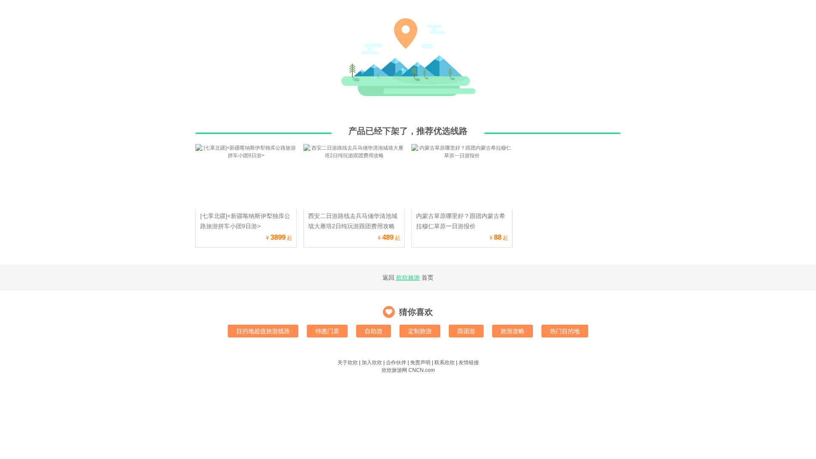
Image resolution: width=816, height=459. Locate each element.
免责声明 (420, 363)
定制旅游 (420, 331)
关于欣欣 (347, 363)
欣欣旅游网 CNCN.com (408, 370)
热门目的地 (565, 331)
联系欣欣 (444, 363)
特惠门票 (327, 331)
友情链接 (469, 363)
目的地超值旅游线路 (263, 331)
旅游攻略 (512, 331)
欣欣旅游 (408, 277)
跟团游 (466, 331)
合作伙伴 (396, 363)
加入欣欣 (372, 363)
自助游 (373, 331)
